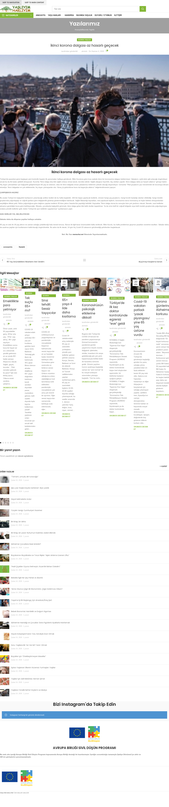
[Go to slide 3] (5, 442)
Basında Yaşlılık (88, 30)
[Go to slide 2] (3, 442)
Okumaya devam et (90, 382)
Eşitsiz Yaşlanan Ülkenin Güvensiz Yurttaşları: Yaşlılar (33, 667)
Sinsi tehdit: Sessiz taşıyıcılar (49, 306)
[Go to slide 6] (13, 442)
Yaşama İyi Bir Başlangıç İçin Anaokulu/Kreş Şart (31, 600)
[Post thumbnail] (4, 479)
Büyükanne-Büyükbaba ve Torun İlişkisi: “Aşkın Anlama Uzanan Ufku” (40, 555)
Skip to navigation (10, 2)
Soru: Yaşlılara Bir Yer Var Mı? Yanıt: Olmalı (29, 645)
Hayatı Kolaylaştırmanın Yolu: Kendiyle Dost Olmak (32, 634)
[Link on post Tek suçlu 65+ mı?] (30, 283)
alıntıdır (84, 51)
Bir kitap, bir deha (18, 521)
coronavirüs (7, 247)
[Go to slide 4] (8, 442)
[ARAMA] (143, 9)
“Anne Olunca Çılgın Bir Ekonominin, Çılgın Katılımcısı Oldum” (37, 589)
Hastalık (22, 247)
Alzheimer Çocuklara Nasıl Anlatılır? (26, 544)
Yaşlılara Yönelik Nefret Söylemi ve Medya (29, 690)
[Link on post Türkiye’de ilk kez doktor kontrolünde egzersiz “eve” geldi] (118, 286)
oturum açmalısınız (25, 456)
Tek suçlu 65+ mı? (29, 304)
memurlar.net (78, 234)
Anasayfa (78, 30)
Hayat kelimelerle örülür (21, 499)
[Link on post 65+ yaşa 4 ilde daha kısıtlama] (69, 284)
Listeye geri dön (84, 260)
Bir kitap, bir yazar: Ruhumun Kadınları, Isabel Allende (33, 533)
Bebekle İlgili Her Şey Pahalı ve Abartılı (27, 577)
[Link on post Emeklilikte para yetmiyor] (11, 285)
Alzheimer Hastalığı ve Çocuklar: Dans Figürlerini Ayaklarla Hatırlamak (40, 622)
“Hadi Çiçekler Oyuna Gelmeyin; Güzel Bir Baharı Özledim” (35, 566)
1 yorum (26, 480)
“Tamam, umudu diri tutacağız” (24, 476)
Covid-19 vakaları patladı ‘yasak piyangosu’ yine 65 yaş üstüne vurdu (142, 318)
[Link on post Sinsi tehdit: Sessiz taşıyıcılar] (48, 284)
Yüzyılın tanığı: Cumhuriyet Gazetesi (26, 510)
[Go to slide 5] (10, 442)
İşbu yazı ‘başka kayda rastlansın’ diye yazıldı (30, 488)
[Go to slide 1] (0, 442)
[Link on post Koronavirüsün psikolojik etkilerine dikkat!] (92, 287)
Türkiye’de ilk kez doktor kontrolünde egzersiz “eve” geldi (118, 313)
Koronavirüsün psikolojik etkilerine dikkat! (92, 311)
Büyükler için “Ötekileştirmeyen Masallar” (28, 656)
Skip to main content (34, 2)
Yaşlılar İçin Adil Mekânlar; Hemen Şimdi (28, 679)
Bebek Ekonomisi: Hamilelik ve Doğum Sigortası (31, 611)
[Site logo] (15, 9)
